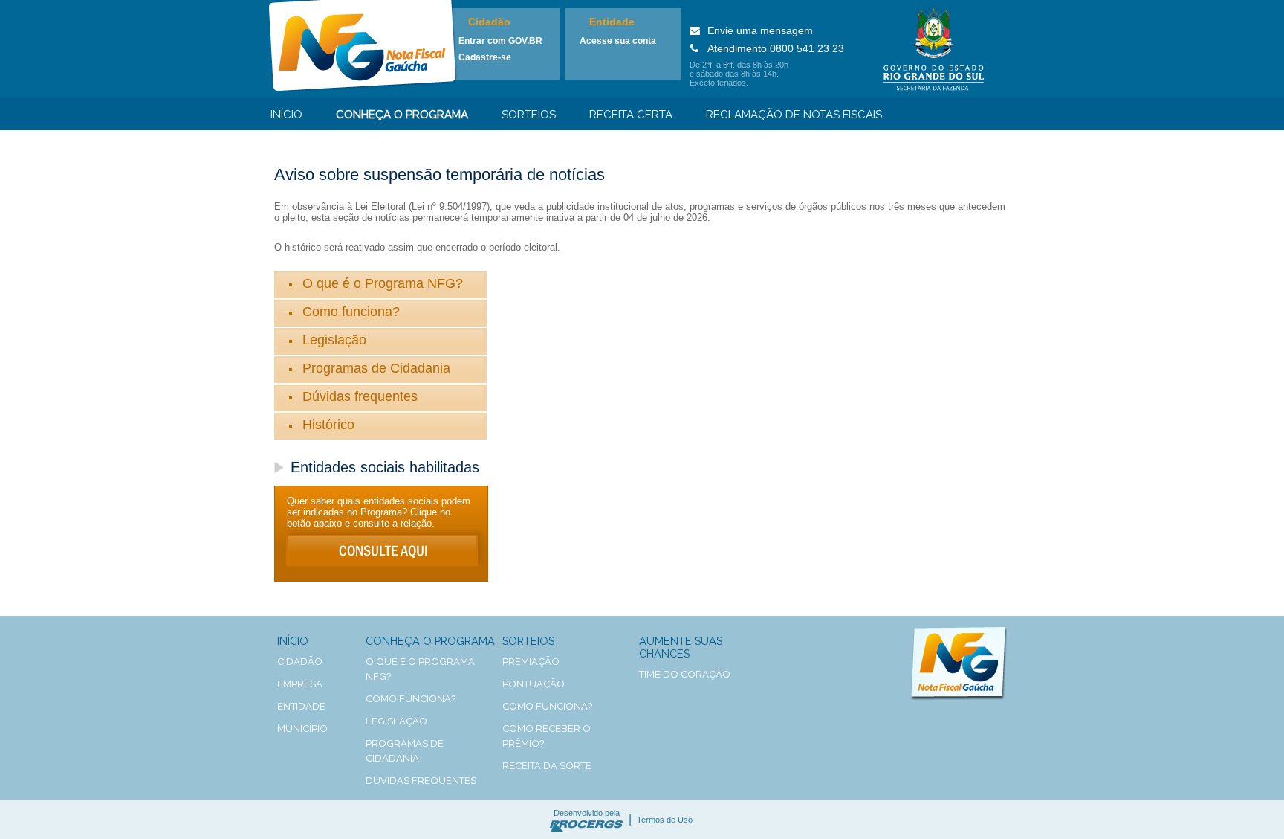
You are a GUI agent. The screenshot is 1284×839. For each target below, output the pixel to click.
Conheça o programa (402, 114)
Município (302, 728)
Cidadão (489, 22)
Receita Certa (630, 114)
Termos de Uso (665, 819)
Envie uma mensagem (760, 30)
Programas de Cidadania (376, 368)
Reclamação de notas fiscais (794, 114)
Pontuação (533, 683)
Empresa (299, 683)
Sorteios (529, 114)
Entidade (612, 22)
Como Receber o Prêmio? (546, 736)
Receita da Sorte (546, 765)
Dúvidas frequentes (360, 396)
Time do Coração (684, 674)
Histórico (328, 424)
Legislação (334, 339)
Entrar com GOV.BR (500, 41)
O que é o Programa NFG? (382, 283)
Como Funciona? (547, 706)
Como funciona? (351, 311)
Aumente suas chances (680, 647)
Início (286, 114)
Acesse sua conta (618, 41)
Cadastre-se (484, 57)
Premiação (531, 661)
